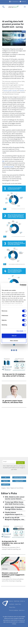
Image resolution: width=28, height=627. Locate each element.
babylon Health (8, 90)
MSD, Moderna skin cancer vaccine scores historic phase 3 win (14, 499)
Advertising (16, 601)
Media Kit (24, 1)
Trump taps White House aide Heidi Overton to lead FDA (14, 504)
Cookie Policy (18, 604)
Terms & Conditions (13, 610)
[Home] (13, 6)
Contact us (22, 601)
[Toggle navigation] (3, 6)
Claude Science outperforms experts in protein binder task (13, 514)
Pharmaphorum (5, 603)
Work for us (21, 610)
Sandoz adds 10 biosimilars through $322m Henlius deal (15, 509)
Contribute (11, 604)
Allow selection (14, 340)
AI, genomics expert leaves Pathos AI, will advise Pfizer (12, 401)
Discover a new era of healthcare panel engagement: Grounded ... (13, 574)
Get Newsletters (15, 1)
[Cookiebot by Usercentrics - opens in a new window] (20, 285)
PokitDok (21, 90)
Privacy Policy (12, 607)
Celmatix (14, 90)
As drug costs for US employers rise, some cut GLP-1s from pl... (13, 375)
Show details (20, 331)
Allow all (14, 335)
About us (11, 601)
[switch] (24, 315)
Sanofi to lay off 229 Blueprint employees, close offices (15, 519)
